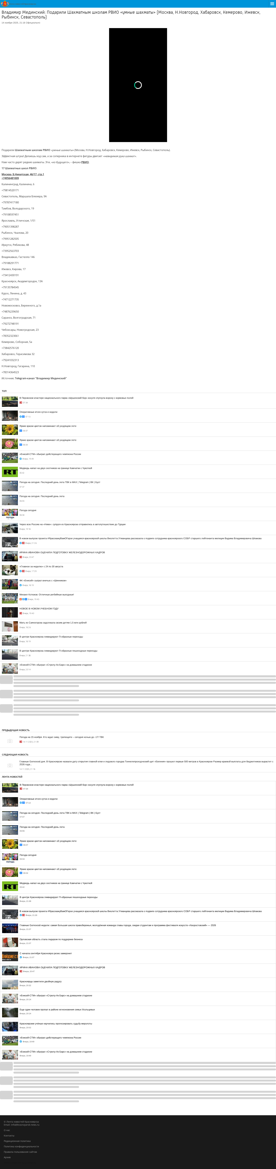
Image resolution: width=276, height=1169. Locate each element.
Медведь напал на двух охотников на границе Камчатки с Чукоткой (55, 468)
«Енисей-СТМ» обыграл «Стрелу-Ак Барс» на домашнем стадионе (55, 665)
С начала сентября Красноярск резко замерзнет (46, 953)
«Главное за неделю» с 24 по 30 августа (41, 566)
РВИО (85, 162)
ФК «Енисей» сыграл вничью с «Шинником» (43, 580)
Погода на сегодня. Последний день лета (41, 496)
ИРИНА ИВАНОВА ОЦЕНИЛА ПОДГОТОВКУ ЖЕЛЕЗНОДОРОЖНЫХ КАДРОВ (62, 552)
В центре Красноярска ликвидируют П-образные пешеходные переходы (58, 650)
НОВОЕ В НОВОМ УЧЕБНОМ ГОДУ (38, 608)
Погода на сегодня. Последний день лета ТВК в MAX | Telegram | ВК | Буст (59, 482)
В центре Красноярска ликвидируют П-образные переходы (51, 636)
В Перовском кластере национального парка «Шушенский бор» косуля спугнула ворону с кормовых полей (76, 398)
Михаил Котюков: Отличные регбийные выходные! (46, 594)
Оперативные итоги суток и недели (38, 412)
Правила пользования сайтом (20, 1151)
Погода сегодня (27, 510)
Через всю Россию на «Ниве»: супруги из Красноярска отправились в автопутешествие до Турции (72, 524)
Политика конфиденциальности (21, 1146)
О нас (7, 1130)
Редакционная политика (17, 1141)
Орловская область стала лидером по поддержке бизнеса (51, 939)
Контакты (9, 1135)
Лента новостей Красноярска (20, 1162)
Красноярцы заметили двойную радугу (40, 981)
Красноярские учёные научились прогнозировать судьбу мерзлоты (56, 1023)
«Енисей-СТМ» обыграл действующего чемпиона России (50, 454)
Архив (7, 1157)
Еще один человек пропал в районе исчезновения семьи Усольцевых (57, 1009)
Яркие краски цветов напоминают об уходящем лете (47, 426)
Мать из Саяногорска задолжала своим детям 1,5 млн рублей (53, 622)
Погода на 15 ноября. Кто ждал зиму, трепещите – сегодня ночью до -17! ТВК (61, 737)
